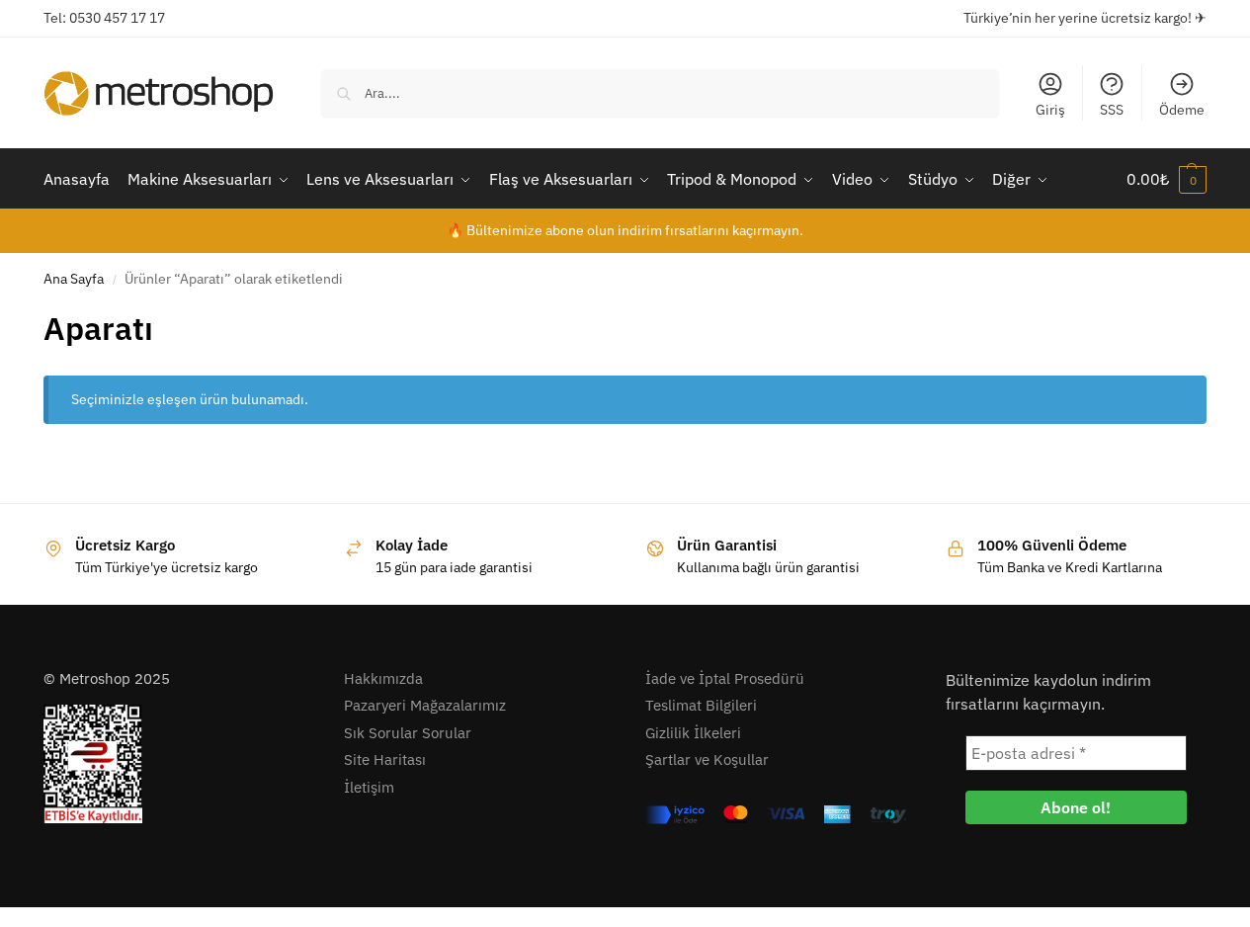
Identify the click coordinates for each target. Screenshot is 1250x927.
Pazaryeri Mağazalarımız (425, 705)
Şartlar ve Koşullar (707, 759)
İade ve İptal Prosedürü (724, 678)
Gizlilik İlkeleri (693, 732)
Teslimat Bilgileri (701, 705)
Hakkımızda (383, 678)
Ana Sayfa (73, 279)
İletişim (369, 787)
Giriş (1050, 110)
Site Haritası (385, 759)
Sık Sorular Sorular (407, 732)
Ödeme (1182, 110)
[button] (1166, 179)
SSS (1112, 110)
